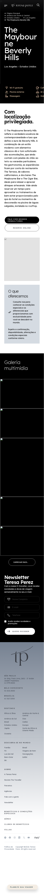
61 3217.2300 (9, 699)
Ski (5, 760)
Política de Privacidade (9, 848)
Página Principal (13, 13)
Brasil (6, 722)
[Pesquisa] (38, 5)
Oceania (7, 734)
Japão (7, 728)
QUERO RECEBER (19, 631)
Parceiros (8, 786)
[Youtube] (29, 838)
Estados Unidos (13, 18)
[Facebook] (10, 838)
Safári (24, 757)
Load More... (22, 562)
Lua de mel (8, 754)
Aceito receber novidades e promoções (19, 622)
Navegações (27, 754)
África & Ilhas (10, 713)
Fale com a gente (11, 797)
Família (7, 748)
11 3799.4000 (9, 683)
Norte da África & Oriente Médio (29, 729)
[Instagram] (15, 838)
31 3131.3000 (9, 691)
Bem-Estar (8, 757)
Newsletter (8, 802)
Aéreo (7, 819)
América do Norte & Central (18, 15)
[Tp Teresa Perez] (22, 5)
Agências (8, 791)
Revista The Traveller (12, 780)
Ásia (24, 719)
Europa (25, 725)
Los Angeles (30, 18)
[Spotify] (5, 838)
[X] (24, 838)
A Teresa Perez (10, 774)
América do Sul (10, 719)
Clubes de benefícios (16, 824)
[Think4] (37, 838)
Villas (8, 830)
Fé (5, 751)
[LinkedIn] (19, 838)
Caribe (25, 722)
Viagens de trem (29, 751)
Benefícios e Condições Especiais (18, 812)
